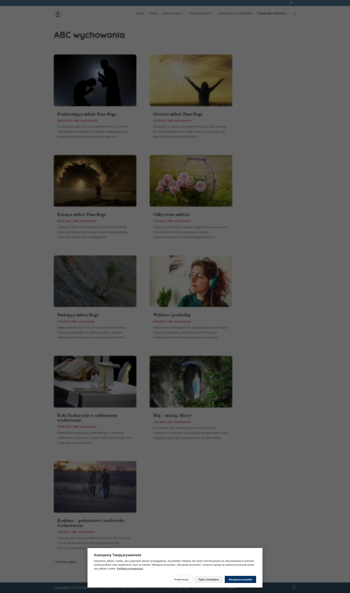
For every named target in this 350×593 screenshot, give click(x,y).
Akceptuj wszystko (240, 579)
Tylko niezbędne (208, 579)
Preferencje (181, 579)
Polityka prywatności (130, 568)
